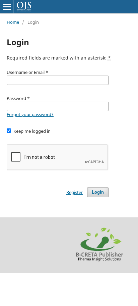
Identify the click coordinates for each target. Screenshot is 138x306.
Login (98, 192)
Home (13, 22)
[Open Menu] (6, 6)
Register (74, 192)
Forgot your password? (30, 114)
